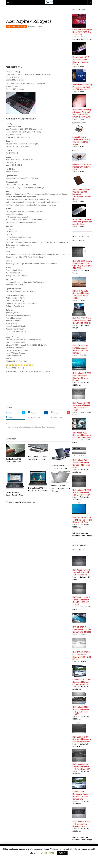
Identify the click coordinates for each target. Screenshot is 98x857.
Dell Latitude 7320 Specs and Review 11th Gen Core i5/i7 (81, 766)
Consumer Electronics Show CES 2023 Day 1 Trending (82, 32)
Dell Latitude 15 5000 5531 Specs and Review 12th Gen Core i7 (81, 376)
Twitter (10, 413)
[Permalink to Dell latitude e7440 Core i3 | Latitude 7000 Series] (37, 478)
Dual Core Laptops (48, 427)
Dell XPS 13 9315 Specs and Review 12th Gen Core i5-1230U (80, 294)
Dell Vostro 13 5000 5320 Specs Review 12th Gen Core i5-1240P (81, 406)
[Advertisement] (49, 12)
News (82, 66)
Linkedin (11, 417)
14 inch (8, 427)
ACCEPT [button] (62, 853)
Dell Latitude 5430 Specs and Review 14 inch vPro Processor (81, 739)
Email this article (35, 417)
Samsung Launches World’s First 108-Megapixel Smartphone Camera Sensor (81, 194)
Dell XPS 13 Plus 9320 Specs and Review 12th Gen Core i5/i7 (80, 349)
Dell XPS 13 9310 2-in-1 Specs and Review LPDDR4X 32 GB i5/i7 (81, 655)
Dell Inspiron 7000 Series (80, 525)
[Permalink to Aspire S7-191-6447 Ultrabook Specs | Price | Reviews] (60, 477)
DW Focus (49, 2)
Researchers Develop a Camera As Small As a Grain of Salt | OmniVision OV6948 (81, 113)
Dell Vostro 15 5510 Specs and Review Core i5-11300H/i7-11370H (81, 601)
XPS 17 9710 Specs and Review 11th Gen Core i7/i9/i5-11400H (81, 629)
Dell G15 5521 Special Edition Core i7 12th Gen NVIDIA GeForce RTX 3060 (82, 264)
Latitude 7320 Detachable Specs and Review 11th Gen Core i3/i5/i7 (82, 795)
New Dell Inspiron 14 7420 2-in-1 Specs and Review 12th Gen (82, 519)
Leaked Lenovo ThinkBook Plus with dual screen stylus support (81, 140)
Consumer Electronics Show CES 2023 (82, 38)
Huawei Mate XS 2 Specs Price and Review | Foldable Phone (80, 60)
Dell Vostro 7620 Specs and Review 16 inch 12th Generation (81, 435)
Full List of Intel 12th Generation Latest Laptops (82, 534)
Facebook (34, 413)
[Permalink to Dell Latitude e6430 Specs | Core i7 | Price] (15, 480)
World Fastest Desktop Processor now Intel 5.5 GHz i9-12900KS (82, 86)
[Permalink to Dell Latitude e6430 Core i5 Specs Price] (15, 450)
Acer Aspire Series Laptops (16, 26)
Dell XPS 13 (84, 300)
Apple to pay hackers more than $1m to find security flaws (82, 221)
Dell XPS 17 (84, 634)
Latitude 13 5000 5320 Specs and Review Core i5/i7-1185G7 (82, 681)
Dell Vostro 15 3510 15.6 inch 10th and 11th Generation (81, 572)
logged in (18, 502)
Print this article (57, 417)
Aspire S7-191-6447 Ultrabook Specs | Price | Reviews (60, 488)
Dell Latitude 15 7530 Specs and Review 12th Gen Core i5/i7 (81, 492)
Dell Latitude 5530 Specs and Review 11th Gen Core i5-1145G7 (80, 710)
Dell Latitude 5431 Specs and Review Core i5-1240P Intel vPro (81, 463)
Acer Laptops (36, 427)
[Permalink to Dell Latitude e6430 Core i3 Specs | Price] (60, 453)
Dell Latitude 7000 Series (80, 498)
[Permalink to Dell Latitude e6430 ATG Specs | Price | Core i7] (37, 449)
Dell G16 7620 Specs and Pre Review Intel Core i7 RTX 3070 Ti (81, 320)
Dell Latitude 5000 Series (80, 383)
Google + (56, 413)
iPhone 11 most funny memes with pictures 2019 (82, 166)
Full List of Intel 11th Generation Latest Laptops (82, 838)
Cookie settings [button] (47, 852)
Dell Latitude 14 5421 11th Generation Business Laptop (81, 823)
